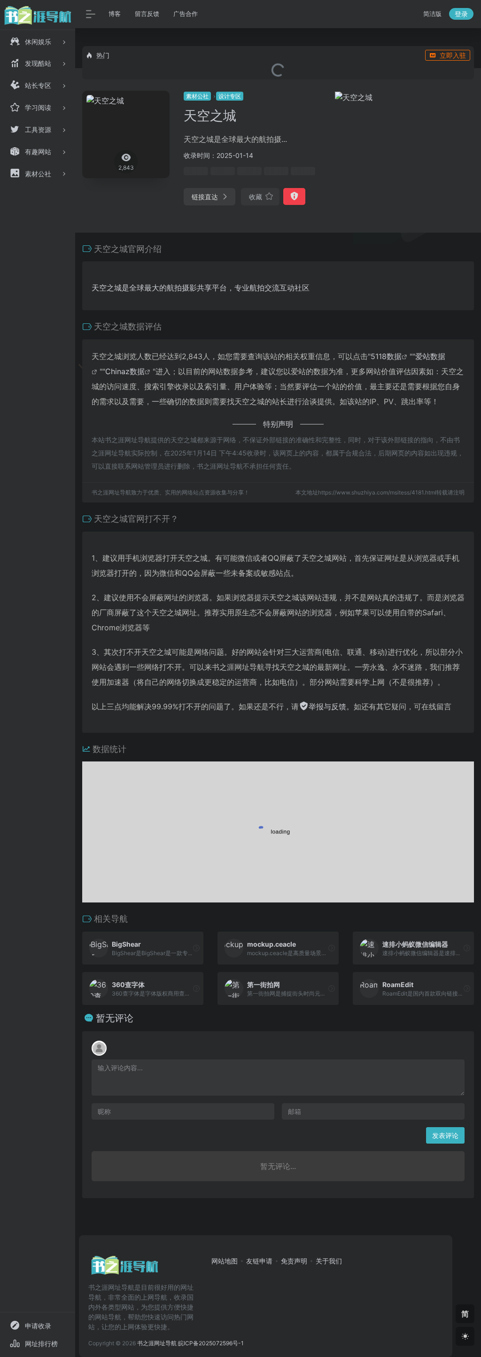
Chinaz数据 (125, 371)
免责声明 (294, 1261)
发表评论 (445, 1135)
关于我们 (329, 1261)
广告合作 (185, 13)
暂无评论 (114, 1018)
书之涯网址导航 (157, 1343)
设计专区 (229, 96)
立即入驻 (453, 55)
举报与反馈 (327, 706)
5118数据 (386, 356)
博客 (115, 13)
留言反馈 (147, 13)
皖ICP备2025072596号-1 (211, 1343)
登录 (461, 14)
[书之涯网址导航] (124, 1268)
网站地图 (224, 1261)
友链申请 (259, 1261)
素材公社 (197, 96)
